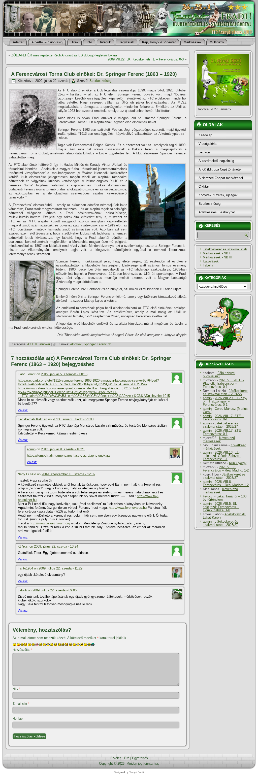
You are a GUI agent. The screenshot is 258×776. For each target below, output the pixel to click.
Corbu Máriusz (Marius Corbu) (225, 410)
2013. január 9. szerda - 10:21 (63, 449)
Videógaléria (207, 144)
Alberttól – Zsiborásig (46, 42)
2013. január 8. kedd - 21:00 (73, 419)
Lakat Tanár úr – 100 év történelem (224, 497)
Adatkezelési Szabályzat (217, 212)
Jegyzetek (126, 42)
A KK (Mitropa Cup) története (220, 169)
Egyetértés (140, 758)
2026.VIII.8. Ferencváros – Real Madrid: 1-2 (226, 468)
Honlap (18, 718)
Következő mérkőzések (219, 439)
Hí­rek (74, 42)
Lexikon (204, 152)
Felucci (208, 496)
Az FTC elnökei (38, 344)
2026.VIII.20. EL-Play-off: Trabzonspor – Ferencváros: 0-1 (223, 383)
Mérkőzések (193, 42)
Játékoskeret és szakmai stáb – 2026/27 (225, 392)
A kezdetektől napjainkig (216, 161)
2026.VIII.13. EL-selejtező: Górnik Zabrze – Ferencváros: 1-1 (222, 456)
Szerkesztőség (100, 81)
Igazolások (211, 261)
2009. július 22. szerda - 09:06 (55, 590)
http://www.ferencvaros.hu (128, 508)
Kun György (237, 463)
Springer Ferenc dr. (97, 344)
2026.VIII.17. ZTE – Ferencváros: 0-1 (223, 417)
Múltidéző (217, 42)
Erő (126, 758)
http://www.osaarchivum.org (50, 523)
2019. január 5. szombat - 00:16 (64, 374)
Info (89, 42)
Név (16, 689)
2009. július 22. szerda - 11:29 (60, 568)
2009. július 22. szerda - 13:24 (56, 546)
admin (31, 449)
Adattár (18, 42)
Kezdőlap (205, 135)
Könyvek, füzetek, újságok (218, 195)
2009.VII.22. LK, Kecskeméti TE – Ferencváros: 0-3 (146, 59)
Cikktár (204, 186)
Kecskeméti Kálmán (32, 419)
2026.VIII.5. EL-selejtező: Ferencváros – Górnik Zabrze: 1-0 (221, 507)
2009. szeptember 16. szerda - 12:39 (68, 474)
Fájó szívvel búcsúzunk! (219, 374)
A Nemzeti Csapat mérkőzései (221, 178)
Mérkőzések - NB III (217, 257)
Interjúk (105, 42)
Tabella (208, 265)
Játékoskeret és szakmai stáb (225, 249)
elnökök (76, 344)
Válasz (23, 410)
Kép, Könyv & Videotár (159, 42)
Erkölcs (115, 758)
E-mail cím (21, 703)
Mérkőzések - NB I (216, 253)
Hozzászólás (22, 650)
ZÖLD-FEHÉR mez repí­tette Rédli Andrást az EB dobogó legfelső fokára (64, 55)
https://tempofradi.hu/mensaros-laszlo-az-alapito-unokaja (68, 455)
